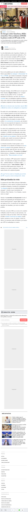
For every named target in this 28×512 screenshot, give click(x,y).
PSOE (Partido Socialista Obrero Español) (11, 227)
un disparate (4, 188)
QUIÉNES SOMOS (4, 460)
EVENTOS (3, 471)
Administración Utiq (5, 506)
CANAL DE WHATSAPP (5, 462)
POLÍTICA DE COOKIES (5, 502)
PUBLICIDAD (3, 473)
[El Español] (10, 4)
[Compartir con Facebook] (13, 510)
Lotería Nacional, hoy (21, 1)
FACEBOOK (3, 485)
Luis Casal (6, 46)
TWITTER (3, 483)
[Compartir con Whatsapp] (19, 510)
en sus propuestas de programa (12, 121)
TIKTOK (2, 489)
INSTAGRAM (3, 487)
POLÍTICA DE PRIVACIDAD (6, 498)
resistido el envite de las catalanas (13, 216)
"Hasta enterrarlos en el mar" (15, 155)
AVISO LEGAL (3, 496)
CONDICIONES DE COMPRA (6, 500)
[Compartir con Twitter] (16, 510)
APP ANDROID (4, 458)
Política (4, 31)
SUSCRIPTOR (3, 475)
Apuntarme (23, 320)
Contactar (3, 467)
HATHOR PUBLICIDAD (5, 469)
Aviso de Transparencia (6, 504)
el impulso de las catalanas (9, 136)
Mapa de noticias (14, 1)
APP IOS (2, 456)
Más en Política (6, 413)
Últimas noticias (7, 1)
